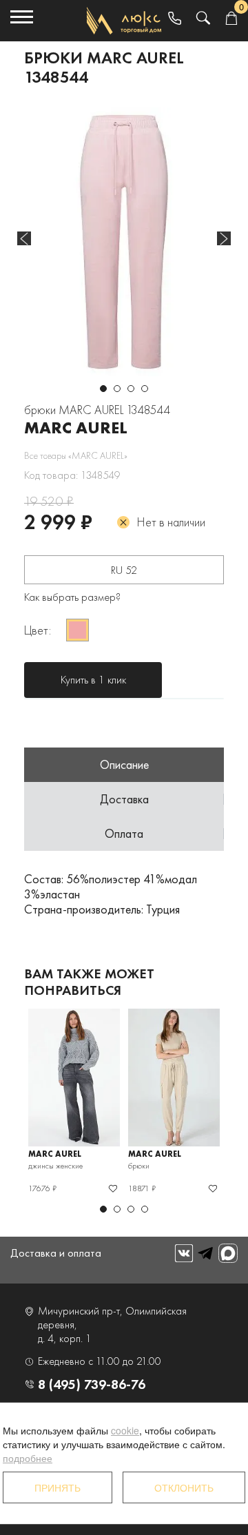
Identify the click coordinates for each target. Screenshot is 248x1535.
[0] (231, 19)
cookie (125, 1430)
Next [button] (224, 238)
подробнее (27, 1458)
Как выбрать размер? (72, 597)
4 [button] (144, 388)
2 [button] (117, 388)
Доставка (124, 799)
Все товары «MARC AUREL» (75, 455)
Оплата (124, 833)
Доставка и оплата (55, 1253)
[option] (124, 241)
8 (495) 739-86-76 (91, 1384)
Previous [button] (24, 238)
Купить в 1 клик (93, 679)
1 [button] (103, 388)
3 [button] (131, 388)
